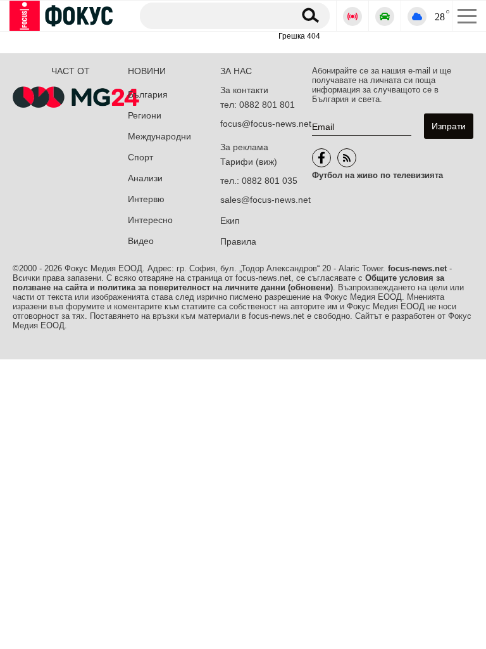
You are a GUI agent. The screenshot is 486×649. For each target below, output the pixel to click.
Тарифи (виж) (248, 162)
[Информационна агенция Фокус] (321, 157)
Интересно (150, 220)
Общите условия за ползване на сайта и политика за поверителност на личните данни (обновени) (228, 282)
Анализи (145, 178)
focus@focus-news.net (265, 124)
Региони (144, 115)
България (148, 94)
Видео (141, 241)
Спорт (140, 157)
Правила (238, 241)
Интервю (146, 199)
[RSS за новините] (346, 157)
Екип (230, 220)
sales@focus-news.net (265, 200)
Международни (159, 136)
